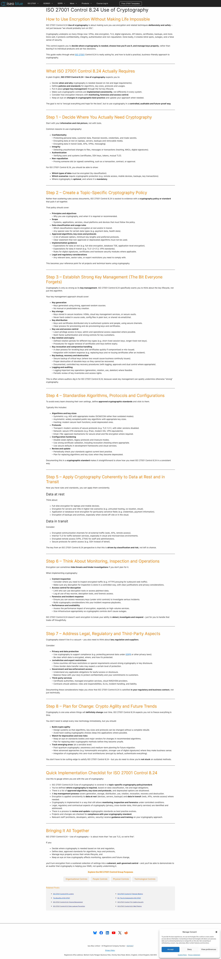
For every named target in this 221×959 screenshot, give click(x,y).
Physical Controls (121, 879)
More (72, 3)
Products (85, 3)
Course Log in (102, 3)
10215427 (130, 946)
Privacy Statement (194, 955)
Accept (170, 949)
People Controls (100, 879)
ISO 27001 (32, 3)
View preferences (208, 949)
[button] (216, 932)
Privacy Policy (110, 950)
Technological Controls (144, 879)
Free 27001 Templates (131, 3)
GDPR (60, 3)
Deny (189, 949)
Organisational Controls (76, 879)
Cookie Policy (182, 955)
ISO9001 (46, 3)
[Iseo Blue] (12, 3)
